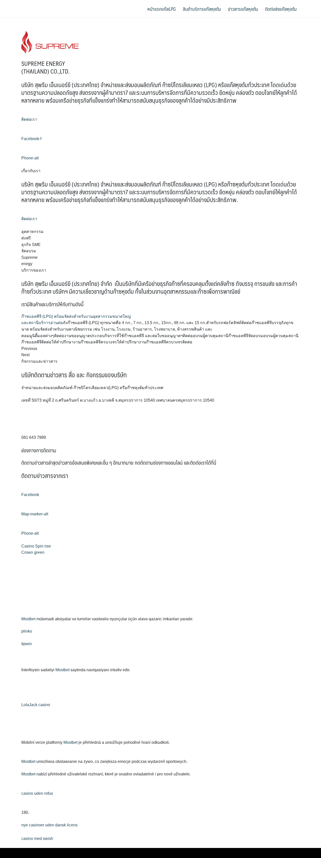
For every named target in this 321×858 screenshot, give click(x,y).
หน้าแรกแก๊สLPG (161, 9)
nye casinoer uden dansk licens (49, 825)
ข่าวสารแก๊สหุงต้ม (243, 9)
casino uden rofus (37, 793)
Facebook (30, 495)
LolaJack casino (35, 705)
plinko (26, 631)
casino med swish (37, 838)
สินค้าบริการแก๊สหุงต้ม (202, 9)
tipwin (26, 644)
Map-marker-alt (34, 514)
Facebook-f (31, 139)
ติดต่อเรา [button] (29, 119)
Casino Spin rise (36, 546)
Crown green (32, 552)
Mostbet (28, 619)
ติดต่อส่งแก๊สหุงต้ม (281, 9)
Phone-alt (30, 158)
